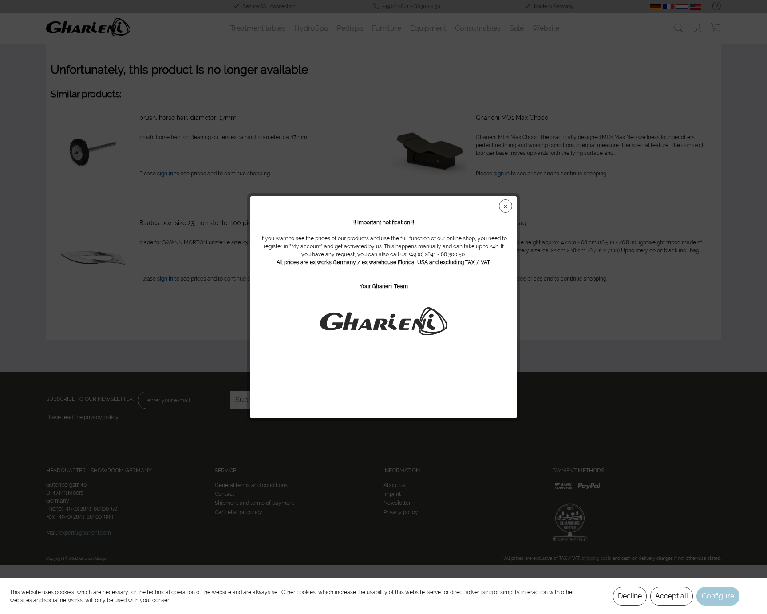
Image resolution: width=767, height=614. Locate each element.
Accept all (671, 596)
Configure (718, 596)
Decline (630, 596)
